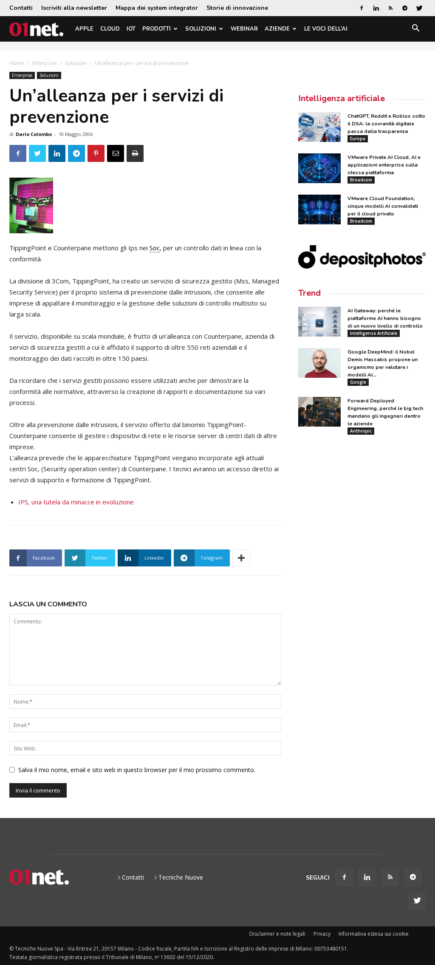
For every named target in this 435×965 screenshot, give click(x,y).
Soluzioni (200, 29)
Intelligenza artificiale (341, 98)
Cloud (110, 29)
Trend (309, 293)
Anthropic (361, 431)
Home (16, 63)
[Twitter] (419, 8)
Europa (357, 138)
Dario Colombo (34, 134)
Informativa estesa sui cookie (374, 933)
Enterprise (44, 63)
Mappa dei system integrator (157, 8)
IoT (131, 29)
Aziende (277, 29)
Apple (84, 29)
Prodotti (156, 29)
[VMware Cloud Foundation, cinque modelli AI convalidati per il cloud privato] (319, 209)
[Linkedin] (376, 8)
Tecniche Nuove (180, 877)
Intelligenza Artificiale (373, 333)
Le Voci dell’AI (325, 29)
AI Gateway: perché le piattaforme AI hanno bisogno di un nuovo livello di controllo (385, 318)
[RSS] (390, 8)
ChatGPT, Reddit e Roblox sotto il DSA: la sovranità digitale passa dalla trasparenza (386, 124)
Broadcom (361, 180)
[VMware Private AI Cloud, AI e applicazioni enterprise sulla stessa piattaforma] (319, 168)
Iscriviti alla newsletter (74, 8)
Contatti (21, 8)
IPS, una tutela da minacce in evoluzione (76, 502)
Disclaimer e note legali (277, 933)
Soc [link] (155, 247)
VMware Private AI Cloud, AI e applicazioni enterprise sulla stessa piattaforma (384, 165)
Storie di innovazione (237, 8)
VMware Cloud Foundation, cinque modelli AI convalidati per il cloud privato (382, 206)
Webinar (244, 29)
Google (358, 382)
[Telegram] (404, 8)
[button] (415, 29)
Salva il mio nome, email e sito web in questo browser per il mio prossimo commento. (136, 770)
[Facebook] (361, 8)
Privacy (322, 933)
